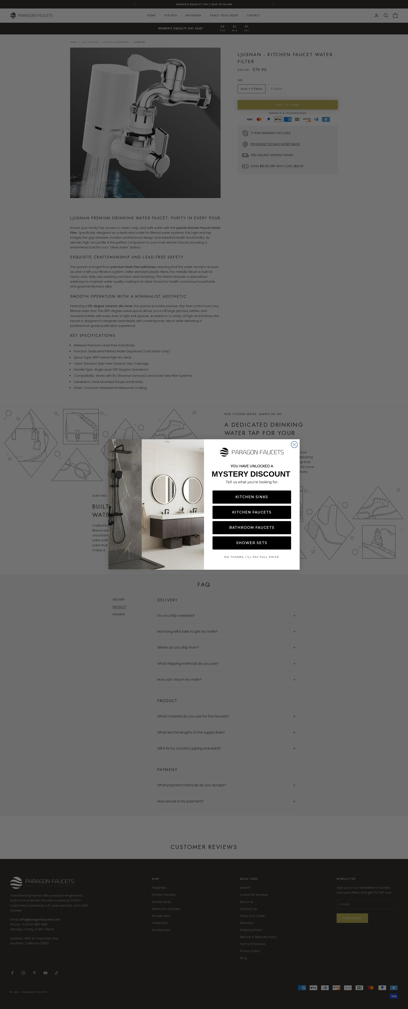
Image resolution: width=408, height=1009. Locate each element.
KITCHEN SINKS (251, 497)
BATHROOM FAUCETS (252, 528)
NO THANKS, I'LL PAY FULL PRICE (251, 556)
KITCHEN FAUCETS (252, 512)
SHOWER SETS (251, 543)
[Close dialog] (294, 444)
